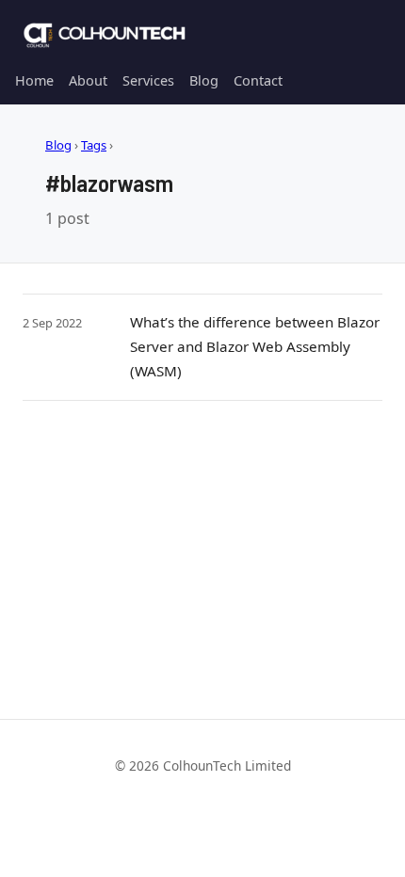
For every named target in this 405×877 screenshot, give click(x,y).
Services (148, 80)
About (88, 80)
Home (34, 80)
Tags (93, 144)
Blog (204, 80)
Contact (258, 80)
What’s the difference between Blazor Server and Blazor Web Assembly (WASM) (255, 346)
